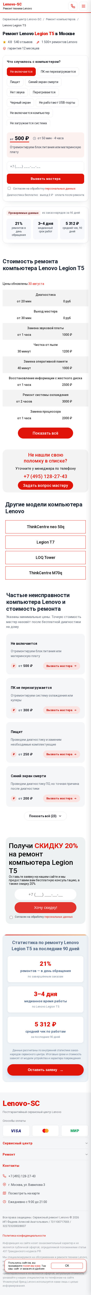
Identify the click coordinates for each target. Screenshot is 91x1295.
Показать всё (45, 433)
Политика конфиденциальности (24, 1235)
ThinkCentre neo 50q (45, 526)
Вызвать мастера (46, 179)
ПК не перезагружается (58, 71)
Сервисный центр (17, 1143)
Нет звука (17, 92)
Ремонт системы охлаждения (45, 395)
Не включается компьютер (30, 113)
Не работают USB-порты (57, 102)
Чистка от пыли (46, 345)
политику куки (31, 1265)
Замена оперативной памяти (46, 361)
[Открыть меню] (83, 6)
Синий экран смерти (43, 82)
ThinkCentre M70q (45, 573)
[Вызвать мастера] (61, 666)
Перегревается (44, 92)
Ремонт (9, 1154)
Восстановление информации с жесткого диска (45, 378)
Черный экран (20, 102)
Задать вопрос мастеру (45, 485)
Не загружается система (28, 123)
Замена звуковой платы (45, 328)
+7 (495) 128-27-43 (45, 476)
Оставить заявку (45, 1070)
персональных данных (60, 188)
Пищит (15, 82)
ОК (67, 1265)
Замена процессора (45, 411)
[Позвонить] (72, 6)
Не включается (21, 71)
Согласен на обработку (44, 916)
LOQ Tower (45, 557)
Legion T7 (45, 542)
